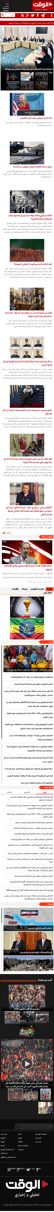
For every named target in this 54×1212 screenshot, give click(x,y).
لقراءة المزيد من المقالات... (8, 533)
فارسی (6, 6)
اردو (7, 4)
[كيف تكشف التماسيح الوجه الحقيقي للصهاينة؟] (27, 250)
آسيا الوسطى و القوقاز (8, 1157)
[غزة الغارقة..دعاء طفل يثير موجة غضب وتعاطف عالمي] (45, 1094)
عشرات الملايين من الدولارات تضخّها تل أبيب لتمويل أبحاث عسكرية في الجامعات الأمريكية (29, 748)
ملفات (50, 904)
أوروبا (2, 1142)
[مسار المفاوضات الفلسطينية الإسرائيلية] (28, 943)
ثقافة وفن (47, 592)
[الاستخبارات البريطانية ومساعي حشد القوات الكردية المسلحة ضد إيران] (27, 85)
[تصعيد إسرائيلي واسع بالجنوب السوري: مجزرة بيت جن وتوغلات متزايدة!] (30, 1094)
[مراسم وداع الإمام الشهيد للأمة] (27, 998)
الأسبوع (27, 792)
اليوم (45, 792)
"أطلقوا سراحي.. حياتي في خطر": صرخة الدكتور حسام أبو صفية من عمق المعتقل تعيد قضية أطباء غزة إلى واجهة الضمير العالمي (29, 511)
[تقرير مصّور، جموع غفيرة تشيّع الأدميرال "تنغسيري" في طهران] (41, 1017)
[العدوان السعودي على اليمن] (28, 968)
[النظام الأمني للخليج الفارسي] (28, 919)
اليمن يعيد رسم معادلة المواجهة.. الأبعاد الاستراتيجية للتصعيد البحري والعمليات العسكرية (31, 883)
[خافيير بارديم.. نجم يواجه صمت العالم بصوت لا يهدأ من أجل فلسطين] (27, 396)
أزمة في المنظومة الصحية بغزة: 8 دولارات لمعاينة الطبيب (30, 776)
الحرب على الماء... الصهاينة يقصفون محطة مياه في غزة (29, 670)
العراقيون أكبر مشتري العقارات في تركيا (37, 783)
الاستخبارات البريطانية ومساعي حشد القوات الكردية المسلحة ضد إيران (32, 798)
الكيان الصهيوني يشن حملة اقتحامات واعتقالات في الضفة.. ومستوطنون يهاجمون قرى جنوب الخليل (28, 726)
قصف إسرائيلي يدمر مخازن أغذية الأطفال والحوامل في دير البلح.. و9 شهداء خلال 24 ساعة (29, 704)
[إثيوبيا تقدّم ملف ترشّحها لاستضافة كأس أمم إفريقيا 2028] (27, 618)
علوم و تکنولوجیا (37, 589)
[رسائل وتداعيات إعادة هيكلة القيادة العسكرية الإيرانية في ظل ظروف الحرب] (27, 347)
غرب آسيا (4, 1134)
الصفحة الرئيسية (41, 1134)
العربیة (6, 1)
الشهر (9, 792)
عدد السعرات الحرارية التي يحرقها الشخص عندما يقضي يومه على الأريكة (30, 846)
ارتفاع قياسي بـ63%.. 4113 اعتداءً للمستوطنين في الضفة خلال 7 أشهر (30, 715)
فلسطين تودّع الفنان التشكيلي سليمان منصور (34, 822)
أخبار (51, 642)
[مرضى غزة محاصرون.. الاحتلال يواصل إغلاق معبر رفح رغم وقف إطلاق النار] (45, 1108)
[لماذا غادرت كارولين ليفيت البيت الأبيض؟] (27, 104)
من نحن (38, 1142)
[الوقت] (42, 6)
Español (5, 8)
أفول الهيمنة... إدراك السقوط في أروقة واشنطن (33, 833)
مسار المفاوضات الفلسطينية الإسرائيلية (36, 952)
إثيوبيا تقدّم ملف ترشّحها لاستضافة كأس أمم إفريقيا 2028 (29, 890)
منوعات (24, 589)
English (6, 11)
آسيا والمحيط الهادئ (7, 1149)
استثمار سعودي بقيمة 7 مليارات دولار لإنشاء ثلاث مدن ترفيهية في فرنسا (31, 737)
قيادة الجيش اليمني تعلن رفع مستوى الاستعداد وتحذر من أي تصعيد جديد (28, 759)
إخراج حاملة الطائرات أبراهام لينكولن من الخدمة (32, 166)
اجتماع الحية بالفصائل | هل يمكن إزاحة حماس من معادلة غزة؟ (30, 861)
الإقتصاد (15, 589)
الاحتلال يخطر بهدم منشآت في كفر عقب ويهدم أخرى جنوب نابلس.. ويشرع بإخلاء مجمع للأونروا (28, 693)
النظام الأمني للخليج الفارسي (40, 928)
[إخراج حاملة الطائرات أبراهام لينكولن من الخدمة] (27, 153)
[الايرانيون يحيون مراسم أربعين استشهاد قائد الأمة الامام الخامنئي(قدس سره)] (27, 1017)
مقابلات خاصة (47, 537)
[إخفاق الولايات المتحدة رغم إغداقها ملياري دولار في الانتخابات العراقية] (27, 552)
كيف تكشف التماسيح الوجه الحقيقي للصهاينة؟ (33, 264)
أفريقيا (3, 1138)
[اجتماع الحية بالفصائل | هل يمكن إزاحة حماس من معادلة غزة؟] (27, 76)
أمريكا (3, 1146)
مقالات (20, 1142)
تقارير (20, 1138)
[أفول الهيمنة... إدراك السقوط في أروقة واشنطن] (41, 85)
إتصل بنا (38, 1138)
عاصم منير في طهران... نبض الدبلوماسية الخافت (33, 828)
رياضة (49, 589)
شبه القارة (4, 1153)
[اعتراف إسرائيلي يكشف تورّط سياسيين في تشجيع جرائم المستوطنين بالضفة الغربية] (27, 201)
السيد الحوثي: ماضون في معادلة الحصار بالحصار (34, 684)
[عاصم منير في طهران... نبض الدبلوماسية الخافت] (41, 76)
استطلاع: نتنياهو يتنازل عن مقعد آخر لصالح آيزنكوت (32, 677)
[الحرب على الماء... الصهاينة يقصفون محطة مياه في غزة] (28, 658)
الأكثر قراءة (48, 787)
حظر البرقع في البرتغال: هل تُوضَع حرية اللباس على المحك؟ (29, 769)
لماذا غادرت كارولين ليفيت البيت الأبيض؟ (36, 118)
